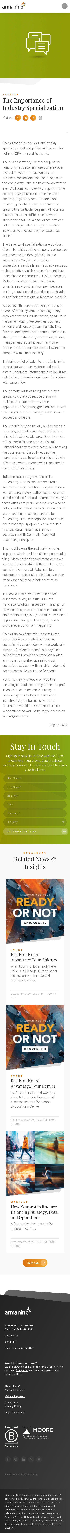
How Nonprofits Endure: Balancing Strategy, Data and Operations (34, 1212)
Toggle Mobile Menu (65, 6)
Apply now (22, 1370)
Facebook (33, 118)
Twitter (18, 118)
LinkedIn (25, 118)
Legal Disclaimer (14, 1412)
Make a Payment (15, 1396)
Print (40, 118)
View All (33, 1262)
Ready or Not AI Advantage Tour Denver (33, 1083)
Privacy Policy (13, 1406)
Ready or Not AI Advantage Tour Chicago (34, 957)
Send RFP (10, 1341)
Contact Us (11, 1335)
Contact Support (14, 1390)
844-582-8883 (25, 1329)
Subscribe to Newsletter (19, 1348)
